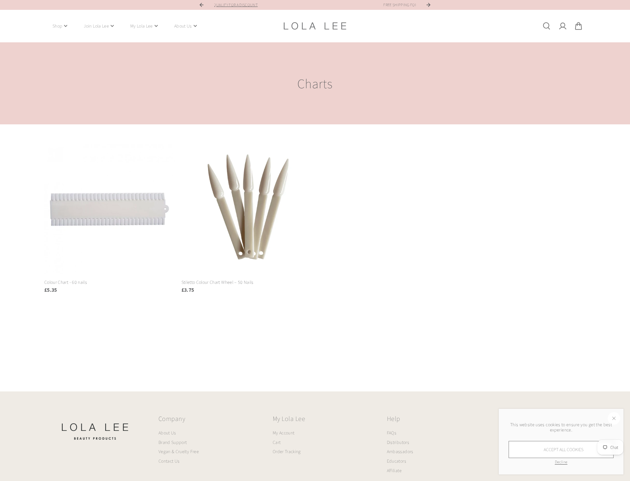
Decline (561, 461)
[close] (614, 418)
